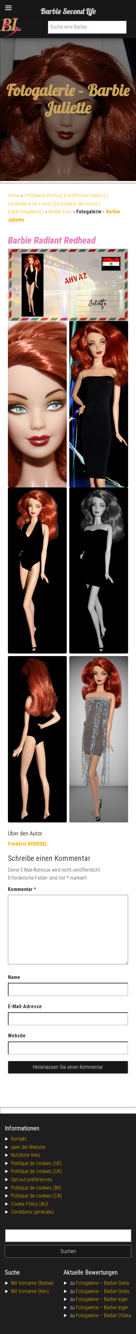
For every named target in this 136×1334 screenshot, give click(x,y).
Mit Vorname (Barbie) (32, 1283)
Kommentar (22, 889)
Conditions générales (32, 1212)
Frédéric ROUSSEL (27, 844)
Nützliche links (25, 1155)
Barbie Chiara (117, 1315)
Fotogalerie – (90, 1283)
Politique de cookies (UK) (36, 1171)
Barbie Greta (116, 1283)
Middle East (60, 212)
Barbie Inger (116, 1299)
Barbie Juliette (87, 98)
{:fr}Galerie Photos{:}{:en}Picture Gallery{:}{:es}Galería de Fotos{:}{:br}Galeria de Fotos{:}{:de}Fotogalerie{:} (58, 203)
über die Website (28, 1147)
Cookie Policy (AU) (29, 1204)
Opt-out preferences (31, 1179)
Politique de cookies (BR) (36, 1188)
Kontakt (19, 1139)
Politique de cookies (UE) (36, 1163)
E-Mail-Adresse (25, 1006)
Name (14, 977)
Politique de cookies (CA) (36, 1196)
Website (17, 1036)
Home (14, 195)
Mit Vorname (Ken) (30, 1291)
